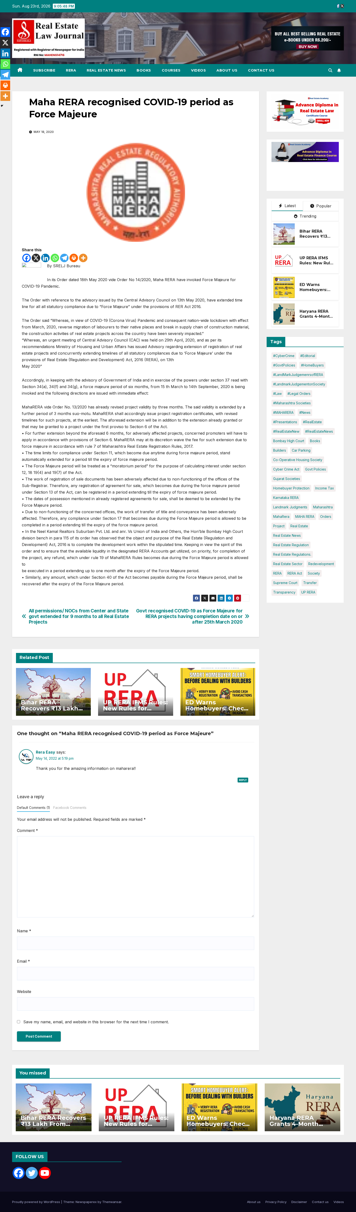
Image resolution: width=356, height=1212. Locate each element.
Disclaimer (299, 1202)
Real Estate (299, 526)
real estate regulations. (292, 554)
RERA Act (294, 573)
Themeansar (111, 1202)
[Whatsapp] (55, 258)
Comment (27, 830)
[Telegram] (64, 258)
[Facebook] (26, 258)
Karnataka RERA (286, 498)
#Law (277, 393)
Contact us (261, 70)
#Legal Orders (298, 393)
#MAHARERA (283, 412)
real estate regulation (291, 545)
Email (23, 961)
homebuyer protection (291, 488)
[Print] (74, 258)
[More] (83, 258)
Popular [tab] (323, 205)
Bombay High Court (288, 441)
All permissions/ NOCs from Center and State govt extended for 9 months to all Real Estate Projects (79, 616)
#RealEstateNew (286, 431)
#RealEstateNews (319, 431)
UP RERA (308, 592)
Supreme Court (285, 583)
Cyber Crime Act (286, 469)
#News (304, 412)
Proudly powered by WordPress (36, 1202)
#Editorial (307, 356)
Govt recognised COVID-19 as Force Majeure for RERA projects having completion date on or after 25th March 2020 (189, 616)
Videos (198, 70)
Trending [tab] (307, 216)
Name (24, 930)
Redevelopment (321, 564)
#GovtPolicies (284, 365)
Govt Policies (315, 469)
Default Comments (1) (33, 808)
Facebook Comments (69, 808)
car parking (301, 450)
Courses (171, 70)
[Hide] (2, 106)
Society (314, 573)
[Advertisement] (310, 174)
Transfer (310, 583)
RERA (71, 70)
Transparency (284, 592)
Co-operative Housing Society (297, 460)
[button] (330, 70)
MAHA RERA (304, 516)
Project (279, 526)
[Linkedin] (45, 258)
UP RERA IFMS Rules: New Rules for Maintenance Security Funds (317, 265)
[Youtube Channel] (45, 1173)
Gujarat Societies (286, 479)
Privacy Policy (275, 1202)
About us (227, 70)
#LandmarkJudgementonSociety (299, 384)
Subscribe (44, 70)
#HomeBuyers (312, 365)
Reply (243, 780)
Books (144, 70)
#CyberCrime (283, 356)
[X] (36, 258)
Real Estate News (106, 70)
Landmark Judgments (290, 507)
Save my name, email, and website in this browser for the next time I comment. (96, 1021)
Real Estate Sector (287, 564)
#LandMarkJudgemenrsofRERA (298, 375)
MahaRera (281, 516)
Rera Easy (45, 752)
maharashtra (323, 507)
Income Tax (324, 488)
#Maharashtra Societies (292, 403)
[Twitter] (32, 1173)
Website (24, 991)
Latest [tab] (289, 205)
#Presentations (285, 422)
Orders (325, 516)
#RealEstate (312, 422)
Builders (279, 450)
